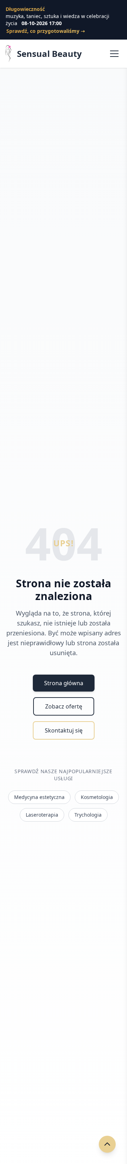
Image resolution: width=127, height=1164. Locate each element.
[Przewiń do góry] (107, 1144)
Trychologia (88, 814)
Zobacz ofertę (63, 706)
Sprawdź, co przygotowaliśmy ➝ (45, 31)
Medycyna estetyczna (39, 797)
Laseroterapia (42, 814)
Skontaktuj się (64, 730)
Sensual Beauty (49, 53)
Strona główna (63, 683)
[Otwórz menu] (114, 54)
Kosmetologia (97, 797)
